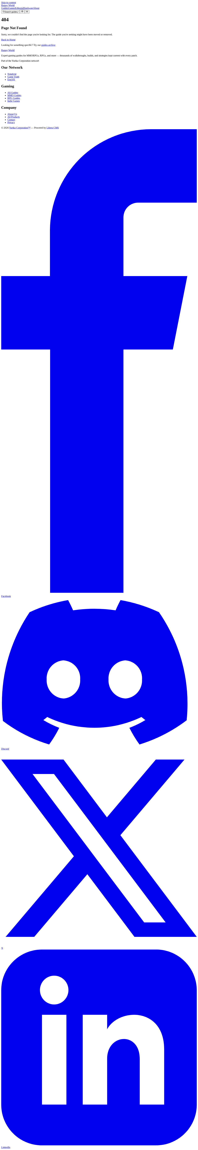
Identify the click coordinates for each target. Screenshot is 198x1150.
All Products (13, 117)
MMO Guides (14, 95)
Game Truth (13, 76)
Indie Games (13, 101)
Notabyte (11, 74)
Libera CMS (53, 127)
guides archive (48, 45)
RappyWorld (8, 5)
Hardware (28, 8)
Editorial (19, 8)
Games (11, 8)
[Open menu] (27, 11)
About (36, 8)
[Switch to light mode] (22, 11)
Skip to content (8, 2)
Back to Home (8, 39)
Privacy (11, 122)
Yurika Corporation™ (19, 127)
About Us (12, 114)
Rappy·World (8, 50)
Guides (4, 8)
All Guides (12, 92)
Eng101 (11, 79)
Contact (11, 119)
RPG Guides (13, 98)
